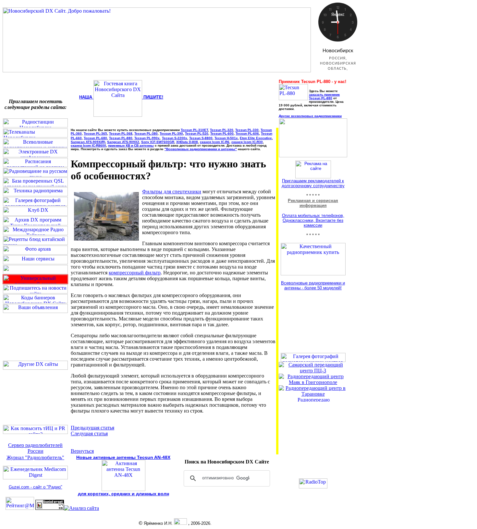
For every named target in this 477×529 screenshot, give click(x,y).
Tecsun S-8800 (201, 138)
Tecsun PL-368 (120, 133)
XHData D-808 (187, 142)
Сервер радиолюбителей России (35, 448)
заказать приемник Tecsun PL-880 (324, 96)
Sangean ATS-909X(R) (88, 142)
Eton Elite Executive (256, 138)
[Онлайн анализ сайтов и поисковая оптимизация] (81, 508)
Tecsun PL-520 (196, 133)
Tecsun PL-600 (222, 133)
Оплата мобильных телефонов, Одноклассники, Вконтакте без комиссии (313, 220)
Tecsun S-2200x (174, 138)
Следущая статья (89, 433)
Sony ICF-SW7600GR (157, 142)
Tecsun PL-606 (247, 133)
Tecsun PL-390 (171, 133)
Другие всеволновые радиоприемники (310, 116)
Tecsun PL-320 (221, 130)
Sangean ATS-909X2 (123, 142)
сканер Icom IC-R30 (247, 142)
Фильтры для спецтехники (171, 191)
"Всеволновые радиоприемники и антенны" (201, 149)
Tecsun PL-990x (147, 138)
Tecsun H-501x (226, 138)
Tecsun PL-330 (247, 130)
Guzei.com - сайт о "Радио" (35, 487)
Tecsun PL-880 (120, 138)
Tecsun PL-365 (95, 133)
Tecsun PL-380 (146, 133)
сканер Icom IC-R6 (214, 142)
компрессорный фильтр (135, 272)
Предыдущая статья (92, 427)
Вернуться (82, 451)
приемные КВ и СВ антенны (131, 145)
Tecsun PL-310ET (194, 130)
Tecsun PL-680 (95, 138)
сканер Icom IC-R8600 (88, 145)
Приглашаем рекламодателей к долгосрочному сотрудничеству (313, 183)
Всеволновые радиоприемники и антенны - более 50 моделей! (313, 285)
